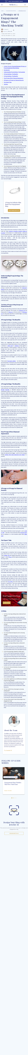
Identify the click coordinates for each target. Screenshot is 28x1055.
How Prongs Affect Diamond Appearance (13, 78)
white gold (10, 345)
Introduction (7, 70)
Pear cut (11, 312)
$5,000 (2, 389)
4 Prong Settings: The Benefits (11, 74)
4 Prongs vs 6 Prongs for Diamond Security (14, 80)
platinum (17, 345)
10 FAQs (6, 84)
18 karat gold (23, 532)
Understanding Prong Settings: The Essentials (14, 72)
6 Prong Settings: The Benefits (11, 76)
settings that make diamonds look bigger (15, 454)
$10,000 (7, 389)
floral (10, 557)
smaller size (6, 555)
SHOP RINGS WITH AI (14, 210)
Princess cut (22, 310)
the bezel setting (11, 361)
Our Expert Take (7, 82)
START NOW (7, 602)
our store (10, 581)
